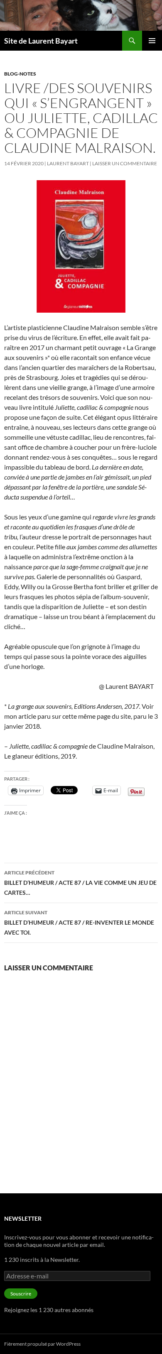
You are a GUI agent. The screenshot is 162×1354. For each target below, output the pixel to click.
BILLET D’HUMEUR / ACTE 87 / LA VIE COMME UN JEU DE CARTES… (80, 882)
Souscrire (20, 1293)
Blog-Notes (20, 74)
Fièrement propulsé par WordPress (42, 1344)
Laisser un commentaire (124, 163)
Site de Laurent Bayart (41, 40)
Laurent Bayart (68, 163)
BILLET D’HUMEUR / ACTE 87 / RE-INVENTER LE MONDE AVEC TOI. (79, 922)
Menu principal (152, 41)
